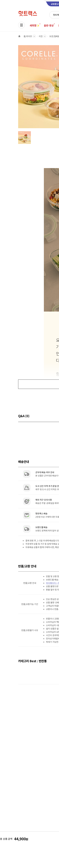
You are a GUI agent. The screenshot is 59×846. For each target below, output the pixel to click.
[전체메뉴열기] (21, 25)
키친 (41, 36)
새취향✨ (34, 25)
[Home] (19, 36)
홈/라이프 (28, 36)
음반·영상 (49, 25)
